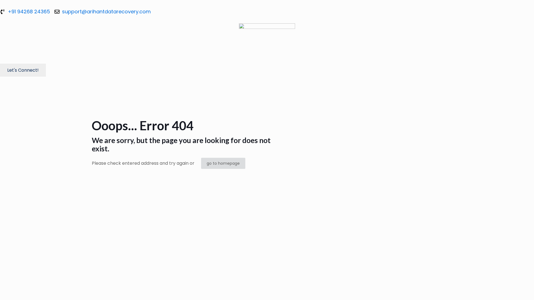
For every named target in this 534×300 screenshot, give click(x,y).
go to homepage (223, 163)
